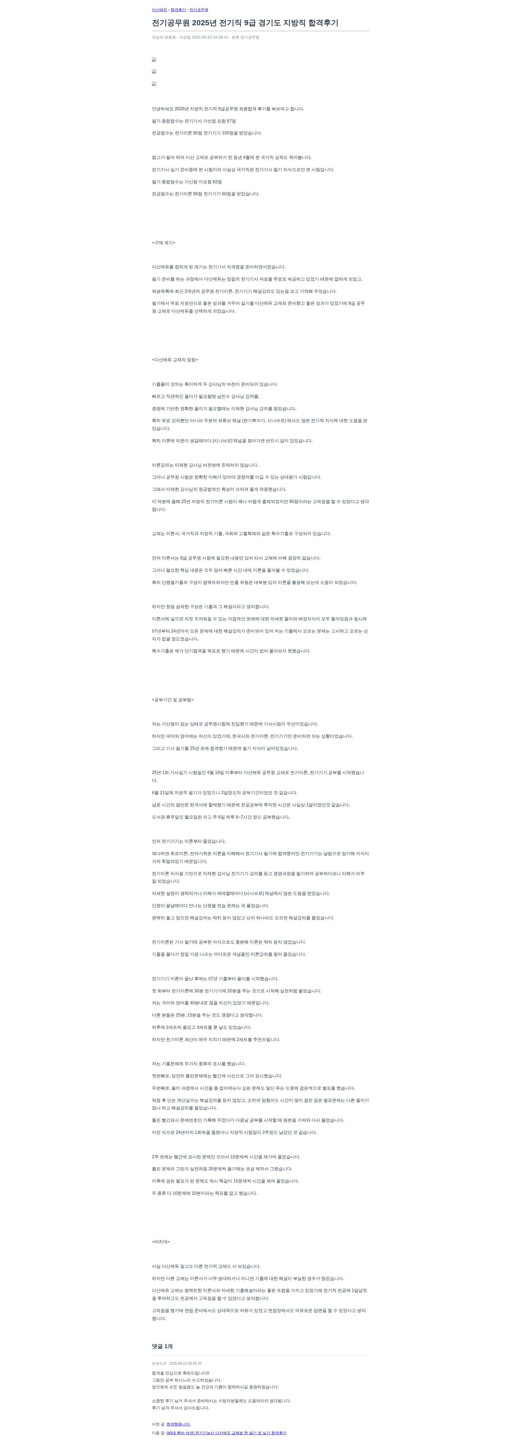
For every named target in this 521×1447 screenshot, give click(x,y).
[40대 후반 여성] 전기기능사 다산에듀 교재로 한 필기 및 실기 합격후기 (227, 1433)
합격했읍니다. (178, 1424)
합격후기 (178, 10)
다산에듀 (159, 10)
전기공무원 (198, 10)
